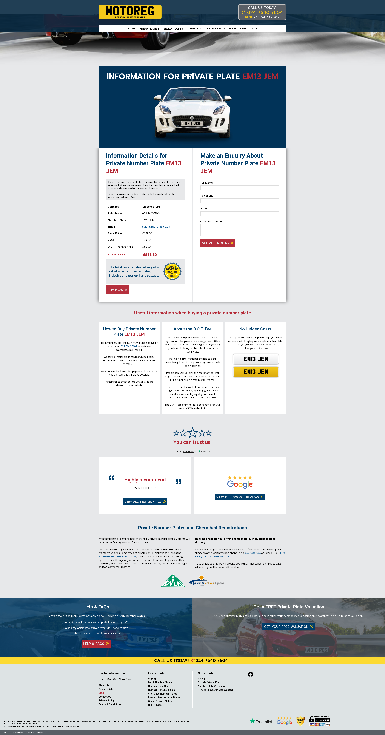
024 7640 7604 (129, 346)
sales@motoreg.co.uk (156, 226)
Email (203, 208)
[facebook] (250, 680)
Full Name (206, 182)
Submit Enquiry (216, 243)
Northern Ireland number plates (117, 562)
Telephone (206, 195)
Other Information (211, 221)
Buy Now (116, 289)
